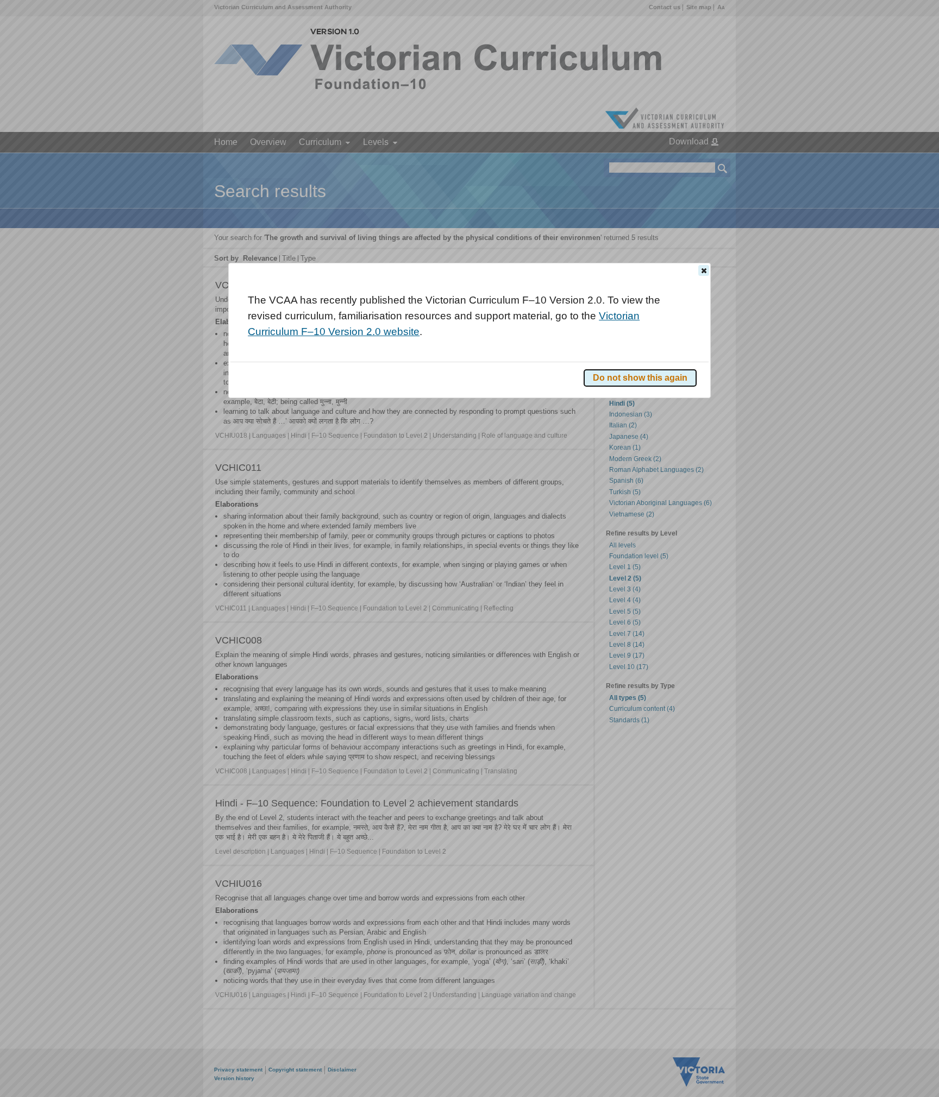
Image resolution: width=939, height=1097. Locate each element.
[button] (703, 270)
